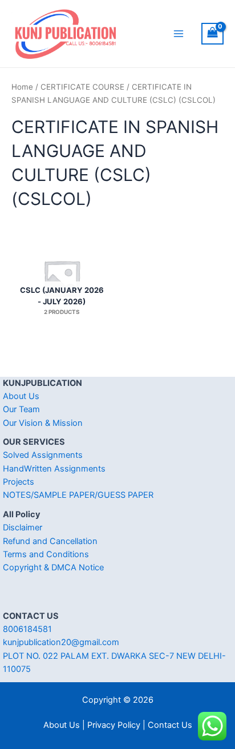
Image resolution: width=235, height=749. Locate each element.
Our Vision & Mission (43, 423)
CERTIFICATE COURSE (82, 86)
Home (22, 86)
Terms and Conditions (46, 554)
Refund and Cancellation (50, 541)
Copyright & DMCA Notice (53, 567)
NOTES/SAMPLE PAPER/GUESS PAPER (78, 495)
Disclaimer (22, 527)
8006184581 (27, 629)
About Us (21, 396)
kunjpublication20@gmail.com (61, 642)
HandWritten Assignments (54, 469)
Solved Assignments (43, 455)
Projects (18, 482)
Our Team (21, 409)
